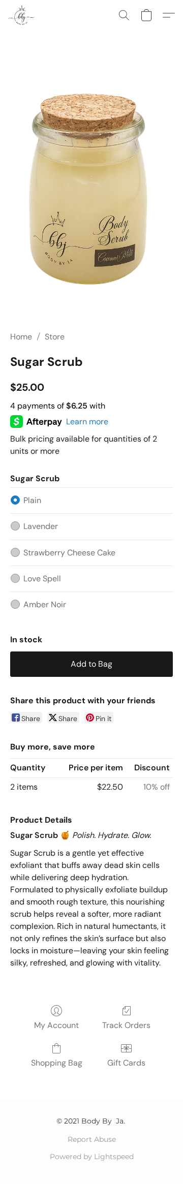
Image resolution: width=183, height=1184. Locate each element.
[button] (22, 15)
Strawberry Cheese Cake (69, 552)
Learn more (87, 421)
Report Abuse (92, 1139)
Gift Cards (126, 1062)
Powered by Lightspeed (92, 1156)
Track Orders (126, 1025)
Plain (32, 500)
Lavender (40, 526)
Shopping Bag (56, 1062)
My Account (56, 1025)
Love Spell (42, 578)
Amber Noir (44, 604)
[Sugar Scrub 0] (91, 193)
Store (55, 336)
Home (21, 336)
